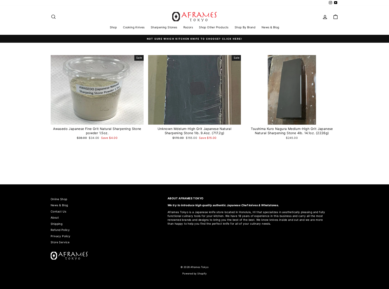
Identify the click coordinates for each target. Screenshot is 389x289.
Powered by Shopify (194, 273)
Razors (188, 27)
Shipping (56, 223)
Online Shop (59, 199)
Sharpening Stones (164, 27)
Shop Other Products (214, 27)
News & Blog (270, 27)
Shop (113, 27)
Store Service (60, 242)
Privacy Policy (61, 236)
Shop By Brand (245, 27)
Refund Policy (60, 230)
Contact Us (58, 211)
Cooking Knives (134, 27)
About (55, 217)
